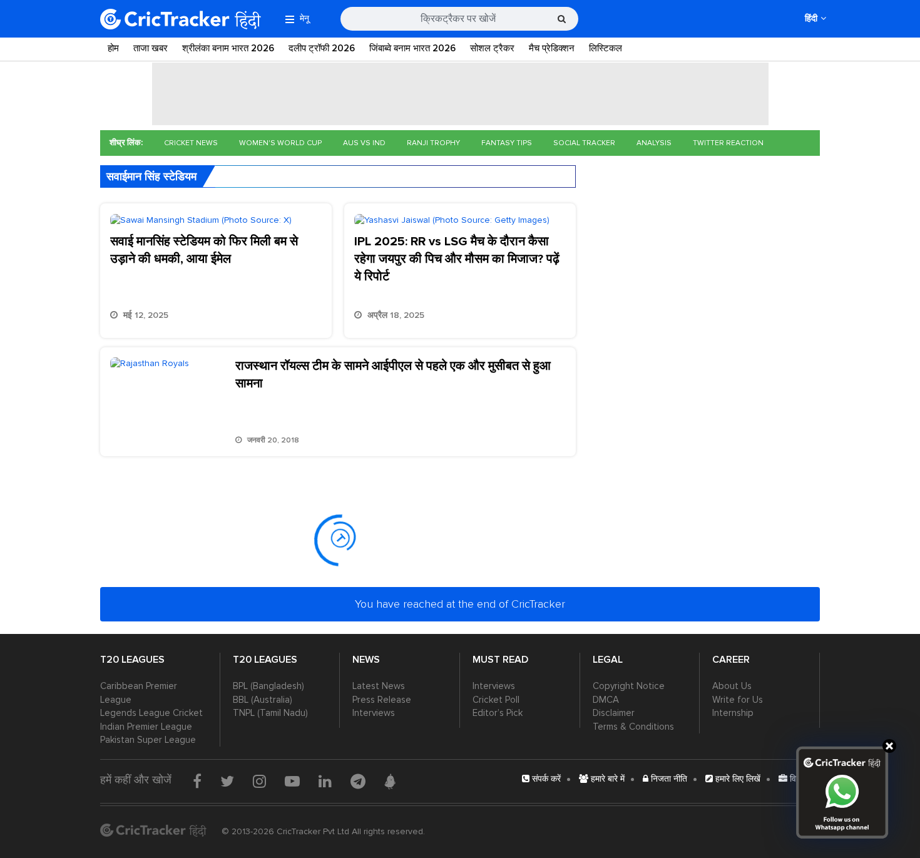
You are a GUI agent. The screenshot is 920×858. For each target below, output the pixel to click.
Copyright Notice (629, 686)
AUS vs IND (364, 143)
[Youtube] (292, 781)
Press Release (381, 699)
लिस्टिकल (605, 48)
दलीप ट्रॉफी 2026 (322, 48)
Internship (733, 712)
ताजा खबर (150, 48)
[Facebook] (197, 781)
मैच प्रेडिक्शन (552, 48)
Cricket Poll (496, 699)
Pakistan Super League (148, 739)
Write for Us (737, 699)
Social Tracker (584, 143)
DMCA (606, 699)
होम (113, 48)
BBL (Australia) (262, 699)
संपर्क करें (545, 779)
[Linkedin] (325, 781)
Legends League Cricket (151, 712)
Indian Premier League (146, 726)
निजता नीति (667, 779)
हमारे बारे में (606, 779)
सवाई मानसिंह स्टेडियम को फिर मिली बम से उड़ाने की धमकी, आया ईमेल (204, 250)
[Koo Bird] (390, 782)
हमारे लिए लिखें (736, 779)
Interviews (373, 712)
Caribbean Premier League (138, 692)
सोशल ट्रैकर (492, 48)
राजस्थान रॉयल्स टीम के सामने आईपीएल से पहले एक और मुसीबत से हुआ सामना (393, 375)
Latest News (378, 686)
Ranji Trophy (433, 143)
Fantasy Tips (506, 143)
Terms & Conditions (633, 726)
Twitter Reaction (728, 143)
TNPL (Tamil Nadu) (270, 712)
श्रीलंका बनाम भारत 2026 (228, 48)
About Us (732, 686)
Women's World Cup (280, 143)
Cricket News (191, 143)
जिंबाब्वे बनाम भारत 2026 (412, 48)
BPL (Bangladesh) (268, 686)
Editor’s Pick (498, 712)
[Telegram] (357, 781)
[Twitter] (227, 781)
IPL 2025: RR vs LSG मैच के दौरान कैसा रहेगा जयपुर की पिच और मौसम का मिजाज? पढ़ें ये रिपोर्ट (457, 259)
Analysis (654, 143)
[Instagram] (259, 781)
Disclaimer (614, 712)
